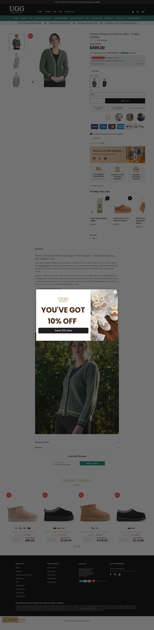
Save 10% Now (63, 330)
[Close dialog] (115, 292)
